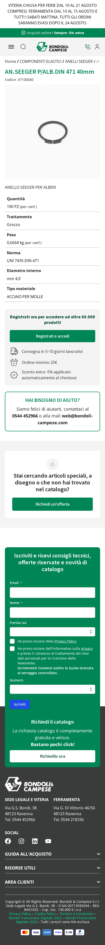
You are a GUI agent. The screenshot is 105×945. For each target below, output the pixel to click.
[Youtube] (48, 841)
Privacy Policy (65, 641)
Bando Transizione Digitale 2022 (35, 918)
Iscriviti (20, 704)
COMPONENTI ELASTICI (41, 61)
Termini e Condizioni (76, 913)
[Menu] (11, 46)
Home (10, 61)
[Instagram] (21, 841)
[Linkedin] (35, 841)
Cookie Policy (45, 913)
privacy (87, 648)
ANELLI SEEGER (79, 61)
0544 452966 (25, 416)
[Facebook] (8, 841)
